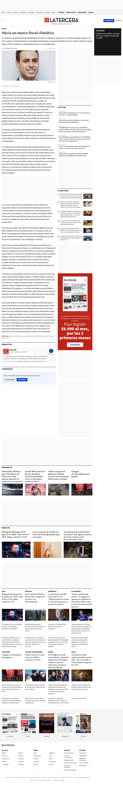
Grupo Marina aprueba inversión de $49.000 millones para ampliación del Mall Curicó (73, 155)
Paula (73, 652)
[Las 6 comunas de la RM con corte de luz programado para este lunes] (47, 550)
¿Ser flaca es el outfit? (78, 698)
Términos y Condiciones (23, 361)
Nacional (16, 12)
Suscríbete (22, 380)
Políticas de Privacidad (36, 361)
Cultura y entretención (33, 652)
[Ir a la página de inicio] (61, 20)
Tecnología (31, 12)
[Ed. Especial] (65, 734)
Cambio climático (14, 336)
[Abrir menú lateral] (3, 20)
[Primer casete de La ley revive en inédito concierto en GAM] (35, 675)
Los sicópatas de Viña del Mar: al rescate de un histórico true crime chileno (35, 687)
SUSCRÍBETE (75, 345)
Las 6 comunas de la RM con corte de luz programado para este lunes (46, 534)
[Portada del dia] (75, 310)
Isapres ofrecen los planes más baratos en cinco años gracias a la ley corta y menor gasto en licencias (71, 230)
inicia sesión (9, 380)
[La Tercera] (10, 734)
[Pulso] (28, 734)
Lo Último (61, 12)
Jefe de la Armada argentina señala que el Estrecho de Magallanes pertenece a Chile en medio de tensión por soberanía (58, 689)
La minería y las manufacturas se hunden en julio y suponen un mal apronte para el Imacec (70, 222)
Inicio (3, 12)
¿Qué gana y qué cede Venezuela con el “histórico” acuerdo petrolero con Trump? (58, 700)
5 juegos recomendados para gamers (80, 474)
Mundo (47, 12)
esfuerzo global (24, 336)
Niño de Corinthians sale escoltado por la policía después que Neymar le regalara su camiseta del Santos (79, 642)
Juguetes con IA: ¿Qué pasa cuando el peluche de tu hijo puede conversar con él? (81, 687)
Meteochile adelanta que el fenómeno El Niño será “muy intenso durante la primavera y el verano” (12, 477)
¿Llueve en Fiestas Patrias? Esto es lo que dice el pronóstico (57, 626)
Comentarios (15, 86)
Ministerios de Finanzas (47, 336)
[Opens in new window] (47, 734)
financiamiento (34, 336)
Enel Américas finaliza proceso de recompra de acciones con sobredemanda (74, 114)
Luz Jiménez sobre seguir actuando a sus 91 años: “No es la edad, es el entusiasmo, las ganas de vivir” (81, 660)
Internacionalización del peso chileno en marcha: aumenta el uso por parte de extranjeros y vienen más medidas (71, 196)
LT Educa (91, 12)
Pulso (4, 29)
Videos (53, 12)
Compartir (6, 86)
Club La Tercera (71, 12)
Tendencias (52, 591)
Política (9, 12)
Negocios (23, 12)
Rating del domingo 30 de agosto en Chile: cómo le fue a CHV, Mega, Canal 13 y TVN (15, 534)
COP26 (7, 338)
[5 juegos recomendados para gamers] (81, 489)
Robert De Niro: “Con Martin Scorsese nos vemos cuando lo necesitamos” (35, 700)
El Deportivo (39, 12)
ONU (3, 338)
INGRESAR (119, 20)
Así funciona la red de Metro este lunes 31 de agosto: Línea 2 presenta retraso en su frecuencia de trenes (78, 536)
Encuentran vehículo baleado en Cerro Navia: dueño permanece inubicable (74, 121)
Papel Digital (82, 12)
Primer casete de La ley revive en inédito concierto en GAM (34, 657)
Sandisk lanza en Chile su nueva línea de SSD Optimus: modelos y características (11, 700)
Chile (4, 591)
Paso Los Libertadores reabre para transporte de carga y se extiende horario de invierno (74, 147)
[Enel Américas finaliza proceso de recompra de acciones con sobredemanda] (35, 615)
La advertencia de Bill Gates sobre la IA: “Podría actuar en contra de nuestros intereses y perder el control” (58, 599)
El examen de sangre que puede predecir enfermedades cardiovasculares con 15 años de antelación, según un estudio (58, 642)
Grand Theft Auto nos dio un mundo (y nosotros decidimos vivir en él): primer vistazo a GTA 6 (35, 477)
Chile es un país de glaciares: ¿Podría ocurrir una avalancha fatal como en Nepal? (58, 475)
